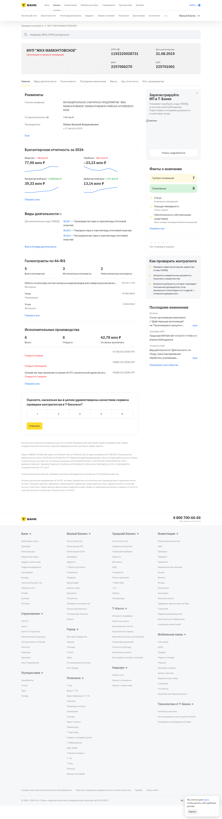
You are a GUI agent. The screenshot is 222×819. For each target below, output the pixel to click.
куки (206, 799)
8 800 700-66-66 (187, 518)
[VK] (182, 800)
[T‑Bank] (29, 5)
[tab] (25, 81)
